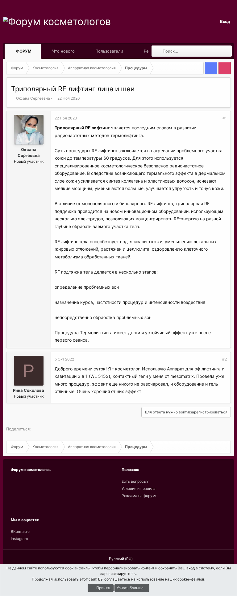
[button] (37, 51)
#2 (224, 359)
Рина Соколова (28, 390)
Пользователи (109, 51)
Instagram (19, 538)
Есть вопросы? (135, 481)
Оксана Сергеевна (33, 98)
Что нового (63, 51)
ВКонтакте (20, 531)
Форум (23, 51)
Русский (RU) (120, 558)
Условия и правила (139, 488)
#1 (224, 118)
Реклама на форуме (139, 495)
